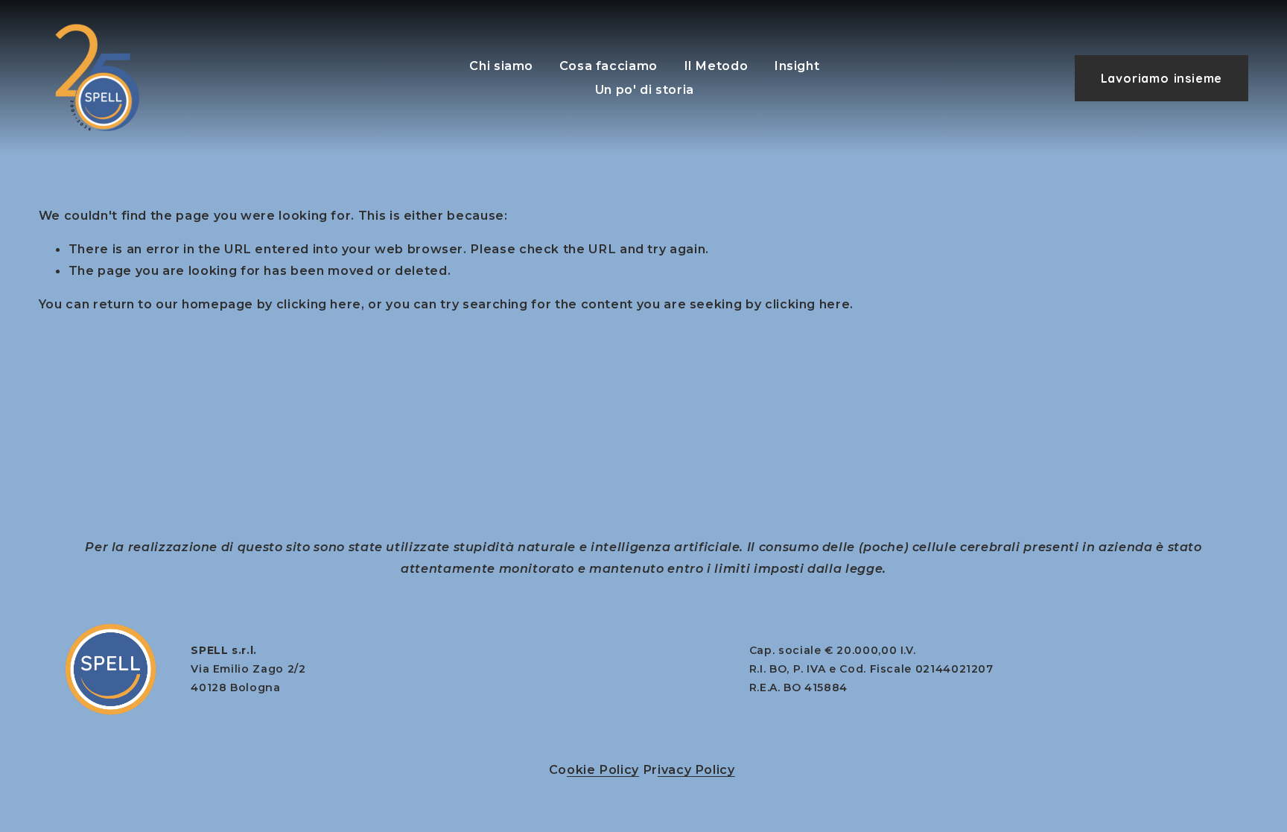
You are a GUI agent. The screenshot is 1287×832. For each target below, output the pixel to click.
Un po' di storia (644, 89)
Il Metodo (716, 65)
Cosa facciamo (608, 65)
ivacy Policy (696, 769)
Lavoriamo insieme (1162, 78)
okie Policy (603, 769)
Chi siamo (501, 65)
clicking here (318, 303)
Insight (797, 65)
